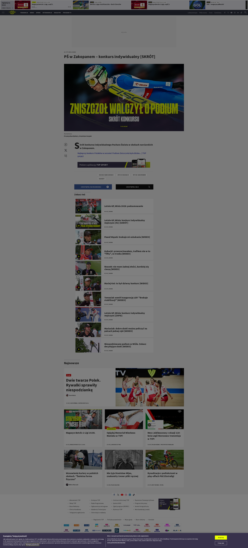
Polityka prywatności (32, 545)
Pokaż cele (221, 543)
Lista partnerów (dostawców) (116, 543)
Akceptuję (221, 537)
